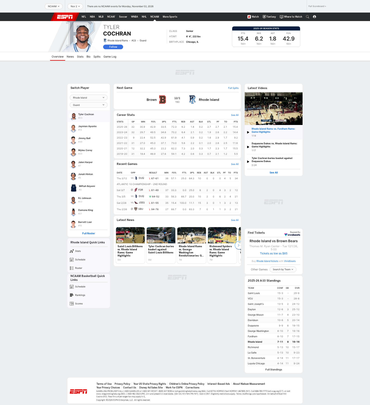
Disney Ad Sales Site (151, 387)
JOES (142, 202)
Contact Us (129, 387)
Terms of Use (104, 384)
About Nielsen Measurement (249, 384)
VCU (250, 298)
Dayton (252, 309)
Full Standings (273, 369)
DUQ (141, 178)
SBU (140, 208)
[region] (183, 137)
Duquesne (253, 325)
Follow (113, 46)
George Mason (256, 314)
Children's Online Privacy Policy (186, 384)
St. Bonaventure (256, 358)
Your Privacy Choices (108, 387)
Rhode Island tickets (267, 261)
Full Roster (88, 233)
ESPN (65, 17)
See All (274, 172)
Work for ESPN (174, 387)
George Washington (258, 330)
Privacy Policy (122, 384)
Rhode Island (255, 341)
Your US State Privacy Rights (149, 384)
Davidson (253, 320)
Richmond (253, 347)
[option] (130, 245)
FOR (140, 189)
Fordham (252, 336)
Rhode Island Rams (118, 40)
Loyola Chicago (256, 363)
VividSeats (295, 232)
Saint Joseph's (256, 303)
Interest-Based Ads (219, 384)
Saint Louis (254, 293)
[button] (307, 16)
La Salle (252, 352)
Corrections (192, 387)
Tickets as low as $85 (274, 253)
